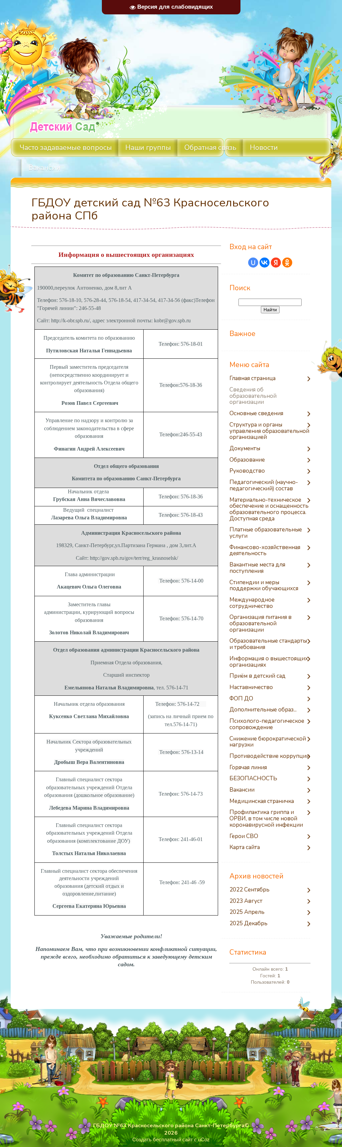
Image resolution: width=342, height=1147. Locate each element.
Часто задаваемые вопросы (66, 147)
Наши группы (148, 147)
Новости (264, 147)
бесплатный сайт (173, 1139)
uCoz (204, 1139)
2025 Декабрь (248, 924)
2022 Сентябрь (249, 890)
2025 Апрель (247, 912)
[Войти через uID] (253, 263)
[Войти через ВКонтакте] (265, 263)
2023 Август (246, 901)
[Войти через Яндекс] (276, 263)
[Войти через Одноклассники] (287, 263)
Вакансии (44, 167)
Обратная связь (210, 147)
